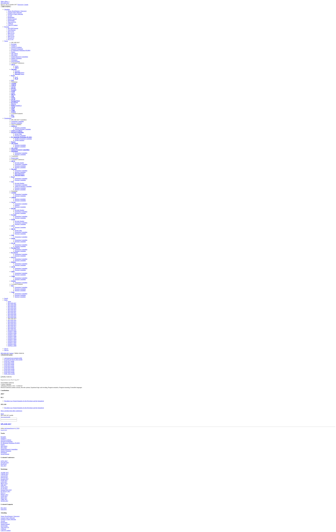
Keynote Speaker (19, 183)
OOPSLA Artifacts (16, 47)
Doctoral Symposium (17, 49)
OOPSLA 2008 (12, 333)
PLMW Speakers (19, 140)
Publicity (17, 205)
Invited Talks (18, 134)
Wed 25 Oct (11, 36)
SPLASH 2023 (12, 309)
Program (6, 27)
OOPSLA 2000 (12, 345)
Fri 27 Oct (10, 39)
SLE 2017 (3, 465)
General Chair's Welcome (15, 12)
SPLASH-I (14, 55)
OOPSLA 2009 (12, 331)
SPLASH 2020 (12, 314)
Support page (4, 430)
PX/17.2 (3, 493)
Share (2, 414)
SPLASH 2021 (12, 312)
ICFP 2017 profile (9, 361)
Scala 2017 (4, 509)
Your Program (11, 30)
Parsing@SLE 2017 (6, 490)
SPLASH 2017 (5, 353)
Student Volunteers (16, 58)
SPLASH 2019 (12, 315)
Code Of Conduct (13, 25)
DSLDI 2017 (4, 477)
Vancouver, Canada (22, 4)
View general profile (5, 417)
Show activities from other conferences (11, 411)
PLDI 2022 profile (9, 369)
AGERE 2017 (5, 472)
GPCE (16, 66)
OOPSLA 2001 (12, 344)
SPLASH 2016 (12, 320)
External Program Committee (23, 129)
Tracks (6, 41)
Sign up (6, 350)
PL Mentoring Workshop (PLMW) (20, 50)
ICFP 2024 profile (9, 367)
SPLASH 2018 (12, 317)
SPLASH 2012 (12, 327)
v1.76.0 (17, 428)
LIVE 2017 (4, 482)
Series (9, 301)
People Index (14, 158)
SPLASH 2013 (12, 325)
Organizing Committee (17, 121)
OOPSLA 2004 (12, 339)
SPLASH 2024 (12, 308)
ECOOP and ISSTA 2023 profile (13, 359)
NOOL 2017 (4, 486)
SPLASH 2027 (12, 303)
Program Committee (20, 127)
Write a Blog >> (5, 1)
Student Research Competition (19, 56)
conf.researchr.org (9, 428)
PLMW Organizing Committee (23, 138)
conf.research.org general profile (13, 358)
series (11, 353)
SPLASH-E (14, 53)
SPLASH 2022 (12, 311)
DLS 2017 (4, 508)
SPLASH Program (13, 28)
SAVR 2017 (4, 496)
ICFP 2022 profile (9, 364)
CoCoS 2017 (4, 475)
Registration (11, 17)
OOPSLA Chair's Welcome (15, 14)
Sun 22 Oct (11, 31)
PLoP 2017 (4, 464)
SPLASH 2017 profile (6, 355)
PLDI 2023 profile (9, 370)
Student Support (12, 19)
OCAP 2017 (4, 488)
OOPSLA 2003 (12, 341)
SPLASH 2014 (12, 323)
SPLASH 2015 (12, 322)
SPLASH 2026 (12, 304)
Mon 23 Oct (11, 33)
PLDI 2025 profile (9, 372)
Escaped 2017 (4, 479)
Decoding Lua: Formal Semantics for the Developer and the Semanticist (24, 401)
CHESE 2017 (4, 474)
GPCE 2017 (4, 461)
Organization (7, 118)
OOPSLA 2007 (12, 334)
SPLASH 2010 (12, 330)
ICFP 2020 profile (9, 363)
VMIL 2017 (4, 499)
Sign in (6, 348)
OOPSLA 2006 (12, 336)
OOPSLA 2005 (12, 338)
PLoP (16, 77)
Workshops (14, 60)
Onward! (17, 71)
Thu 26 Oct (11, 38)
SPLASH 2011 (12, 328)
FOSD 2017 (4, 480)
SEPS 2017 (4, 498)
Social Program (15, 61)
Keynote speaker (19, 162)
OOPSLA (14, 45)
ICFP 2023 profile (9, 366)
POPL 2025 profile (9, 374)
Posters (13, 52)
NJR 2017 (3, 485)
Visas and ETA (12, 22)
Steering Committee (16, 123)
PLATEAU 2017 (5, 491)
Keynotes (13, 44)
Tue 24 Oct (11, 34)
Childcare (10, 23)
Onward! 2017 (5, 462)
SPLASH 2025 (12, 306)
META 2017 (4, 483)
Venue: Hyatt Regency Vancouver (17, 11)
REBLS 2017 (4, 494)
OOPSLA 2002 (12, 342)
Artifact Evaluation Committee (23, 186)
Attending (7, 9)
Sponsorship (11, 20)
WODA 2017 (4, 501)
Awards (10, 15)
